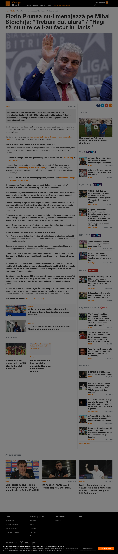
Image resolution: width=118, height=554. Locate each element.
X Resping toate (88, 548)
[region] (59, 548)
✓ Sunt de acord (106, 548)
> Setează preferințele (71, 548)
